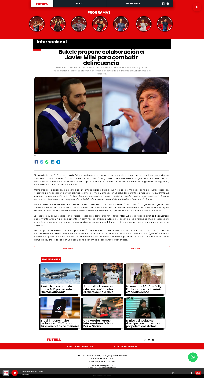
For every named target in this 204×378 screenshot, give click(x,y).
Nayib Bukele (68, 248)
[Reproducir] (197, 7)
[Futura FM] (37, 24)
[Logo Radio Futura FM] (42, 5)
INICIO (79, 3)
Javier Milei (136, 248)
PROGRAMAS (133, 3)
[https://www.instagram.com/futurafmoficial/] (167, 6)
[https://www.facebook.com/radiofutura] (163, 6)
